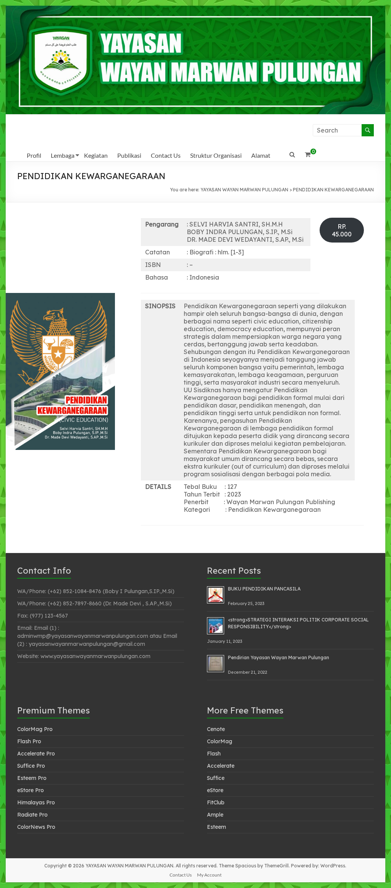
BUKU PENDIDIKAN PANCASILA (264, 589)
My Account (209, 875)
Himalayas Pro (36, 802)
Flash (214, 753)
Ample (215, 814)
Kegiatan (96, 155)
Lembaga (62, 155)
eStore (215, 790)
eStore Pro (30, 790)
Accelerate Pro (36, 753)
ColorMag (219, 741)
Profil (34, 155)
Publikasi (129, 155)
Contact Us (166, 155)
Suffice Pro (31, 765)
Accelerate (220, 765)
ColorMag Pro (35, 729)
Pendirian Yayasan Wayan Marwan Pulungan (278, 657)
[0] (307, 154)
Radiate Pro (32, 814)
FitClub (216, 802)
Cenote (216, 729)
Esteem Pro (32, 778)
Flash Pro (29, 741)
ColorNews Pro (36, 826)
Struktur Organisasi (216, 155)
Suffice (216, 778)
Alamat (260, 155)
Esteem (216, 826)
